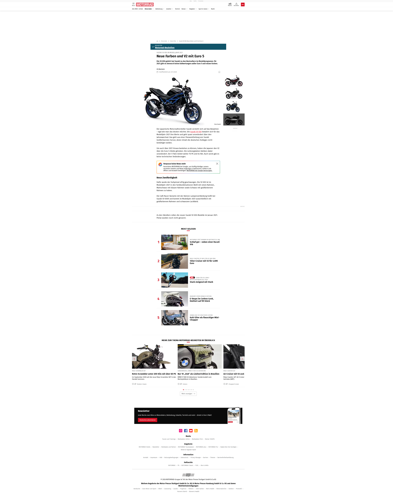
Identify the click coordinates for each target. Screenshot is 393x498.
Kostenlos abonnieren (148, 420)
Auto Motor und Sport (149, 489)
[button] (177, 100)
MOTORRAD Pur (213, 447)
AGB (161, 457)
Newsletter (155, 447)
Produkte (200, 1)
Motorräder (148, 9)
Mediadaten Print (197, 439)
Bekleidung (158, 9)
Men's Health (210, 489)
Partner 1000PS (210, 439)
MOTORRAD (171, 465)
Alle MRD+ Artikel (137, 9)
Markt (213, 9)
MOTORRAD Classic (187, 465)
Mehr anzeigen (187, 394)
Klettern (191, 489)
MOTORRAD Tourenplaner (186, 447)
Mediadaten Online (184, 439)
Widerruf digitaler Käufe (188, 450)
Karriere (205, 457)
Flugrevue (183, 489)
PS (178, 465)
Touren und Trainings (169, 439)
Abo (191, 1)
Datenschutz (184, 457)
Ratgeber (192, 9)
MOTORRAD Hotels (144, 447)
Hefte (195, 1)
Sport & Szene (203, 9)
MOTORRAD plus (201, 447)
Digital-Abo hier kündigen (228, 447)
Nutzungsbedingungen (171, 457)
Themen (212, 457)
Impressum (153, 457)
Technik (177, 9)
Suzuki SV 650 (196, 132)
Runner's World (182, 491)
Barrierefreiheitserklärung (225, 457)
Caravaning (167, 489)
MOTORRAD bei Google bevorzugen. (199, 171)
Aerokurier (137, 489)
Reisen (184, 9)
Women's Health (194, 491)
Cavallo (175, 489)
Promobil (239, 489)
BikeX (160, 489)
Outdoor (231, 489)
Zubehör (168, 9)
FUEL (196, 465)
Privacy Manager (196, 457)
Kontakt (145, 457)
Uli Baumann (161, 69)
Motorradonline (221, 489)
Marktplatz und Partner (168, 447)
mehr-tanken (200, 489)
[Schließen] (217, 164)
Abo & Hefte (204, 465)
